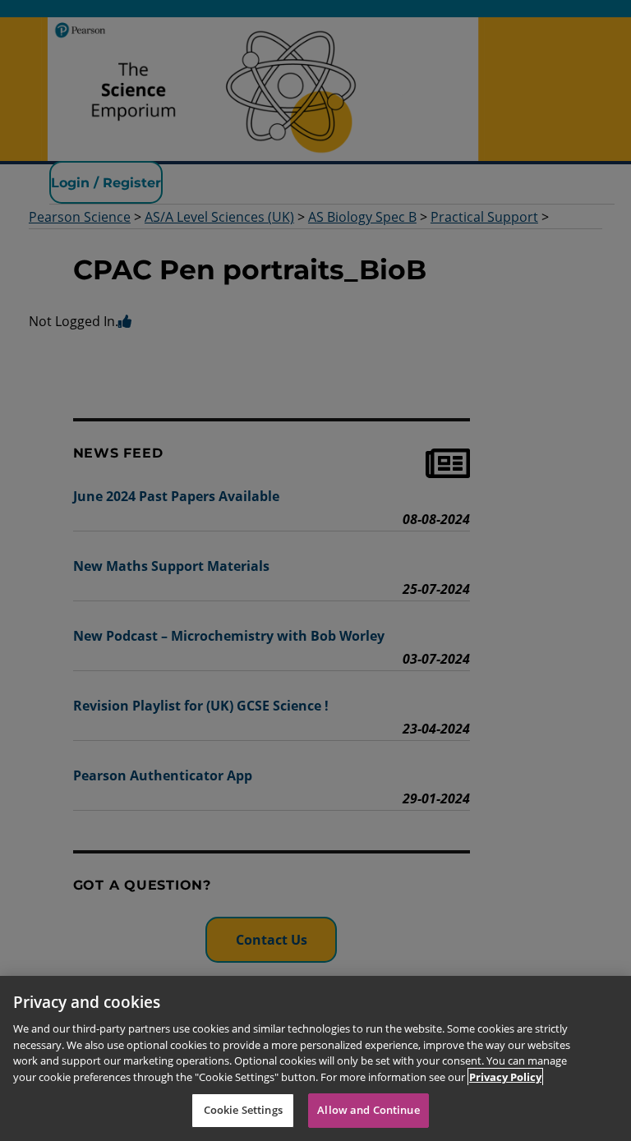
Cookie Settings (243, 1109)
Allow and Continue (368, 1109)
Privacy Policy (505, 1077)
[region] (315, 1058)
